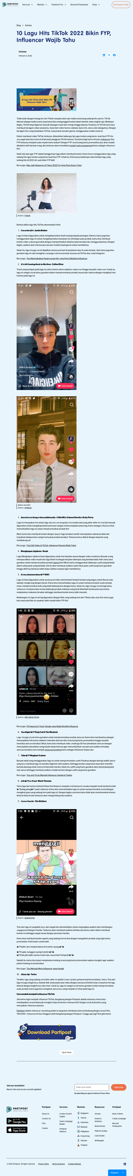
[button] (27, 4)
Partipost (21, 1011)
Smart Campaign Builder (66, 1122)
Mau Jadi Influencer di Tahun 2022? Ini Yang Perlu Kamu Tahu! (54, 165)
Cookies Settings (74, 1164)
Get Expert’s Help (121, 5)
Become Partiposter (79, 5)
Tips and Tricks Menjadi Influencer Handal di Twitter (49, 775)
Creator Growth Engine (65, 1115)
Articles (98, 1114)
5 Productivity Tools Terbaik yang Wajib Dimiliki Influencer (52, 726)
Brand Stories (100, 1126)
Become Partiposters (117, 1124)
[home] (10, 4)
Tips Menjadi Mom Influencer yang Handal (45, 969)
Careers (45, 1128)
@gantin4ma (30, 918)
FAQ (43, 1123)
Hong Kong (85, 1136)
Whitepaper (99, 1140)
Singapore (84, 1113)
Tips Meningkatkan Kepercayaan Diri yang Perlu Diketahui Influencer (56, 259)
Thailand (84, 1145)
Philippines (85, 1131)
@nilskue (28, 508)
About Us (45, 1114)
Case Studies (100, 1136)
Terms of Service (58, 1164)
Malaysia (84, 1127)
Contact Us (46, 1118)
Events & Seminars (98, 1120)
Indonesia (84, 1122)
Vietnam (84, 1140)
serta (81, 146)
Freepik (27, 216)
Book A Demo (117, 1114)
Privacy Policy (43, 1164)
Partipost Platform (63, 1130)
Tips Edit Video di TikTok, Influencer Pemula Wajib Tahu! (51, 546)
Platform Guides (101, 1131)
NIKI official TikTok (32, 717)
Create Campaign (119, 1118)
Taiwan (83, 1118)
